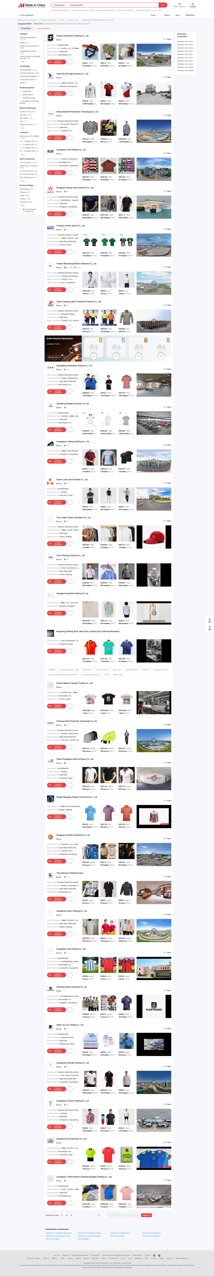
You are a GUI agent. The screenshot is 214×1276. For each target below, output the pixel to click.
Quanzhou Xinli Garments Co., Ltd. (71, 1138)
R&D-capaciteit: (53, 51)
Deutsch (86, 1258)
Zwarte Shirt (118, 674)
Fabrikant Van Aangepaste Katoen (190, 70)
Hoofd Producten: (54, 48)
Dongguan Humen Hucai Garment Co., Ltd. (75, 187)
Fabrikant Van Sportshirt (186, 54)
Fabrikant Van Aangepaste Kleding (89, 1233)
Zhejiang (25, 192)
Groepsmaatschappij (29, 76)
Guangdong (26, 189)
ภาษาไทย (153, 1258)
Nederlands (138, 1258)
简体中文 (46, 1258)
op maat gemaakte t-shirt (69, 669)
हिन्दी (146, 1258)
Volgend (145, 1215)
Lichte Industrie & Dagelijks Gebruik (30, 57)
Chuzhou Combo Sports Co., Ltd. (70, 225)
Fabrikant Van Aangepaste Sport (189, 67)
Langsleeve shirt (131, 669)
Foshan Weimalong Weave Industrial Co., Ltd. (76, 263)
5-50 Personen (28, 162)
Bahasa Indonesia (182, 1258)
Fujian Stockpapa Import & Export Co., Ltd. (75, 759)
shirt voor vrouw (102, 669)
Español (78, 1258)
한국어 (123, 1258)
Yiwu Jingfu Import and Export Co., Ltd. (73, 517)
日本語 (62, 1258)
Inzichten (148, 1255)
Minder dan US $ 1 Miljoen (29, 137)
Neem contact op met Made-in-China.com (116, 1255)
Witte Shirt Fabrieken (53, 1239)
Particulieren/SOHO (28, 79)
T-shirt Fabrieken (83, 1239)
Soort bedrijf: (52, 45)
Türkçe (161, 1258)
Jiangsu (25, 198)
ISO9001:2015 (27, 111)
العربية (130, 1258)
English (38, 1258)
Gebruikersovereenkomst (80, 1255)
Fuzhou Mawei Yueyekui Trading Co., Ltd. (74, 683)
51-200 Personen (28, 171)
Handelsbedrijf (28, 70)
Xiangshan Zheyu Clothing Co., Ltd (71, 911)
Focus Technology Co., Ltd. (104, 1263)
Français (70, 1258)
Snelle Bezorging (28, 98)
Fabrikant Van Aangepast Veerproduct (58, 1233)
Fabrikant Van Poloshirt (186, 57)
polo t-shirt (117, 669)
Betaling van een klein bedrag (29, 102)
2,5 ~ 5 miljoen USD (29, 141)
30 (66, 1215)
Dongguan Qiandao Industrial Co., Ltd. (73, 835)
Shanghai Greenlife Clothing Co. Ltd (72, 593)
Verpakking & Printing (28, 52)
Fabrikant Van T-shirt (185, 41)
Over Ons (57, 1255)
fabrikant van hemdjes (79, 10)
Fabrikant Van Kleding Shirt (151, 1233)
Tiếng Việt (169, 1258)
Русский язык (113, 1258)
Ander (23, 83)
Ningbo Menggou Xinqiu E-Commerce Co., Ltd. (76, 797)
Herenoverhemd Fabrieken (151, 1236)
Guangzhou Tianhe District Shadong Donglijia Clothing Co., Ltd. (84, 1176)
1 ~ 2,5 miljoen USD (29, 148)
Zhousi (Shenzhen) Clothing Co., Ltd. (72, 35)
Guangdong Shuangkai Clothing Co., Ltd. (74, 365)
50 (71, 1215)
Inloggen (192, 6)
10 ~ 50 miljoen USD (29, 151)
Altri (23, 121)
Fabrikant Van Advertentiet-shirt (189, 64)
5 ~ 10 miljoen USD (29, 144)
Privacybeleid (95, 1255)
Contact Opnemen (58, 62)
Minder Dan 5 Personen (29, 167)
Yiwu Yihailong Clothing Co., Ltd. (70, 555)
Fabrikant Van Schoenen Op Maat (89, 1236)
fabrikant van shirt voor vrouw (146, 10)
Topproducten (137, 1255)
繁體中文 (55, 1258)
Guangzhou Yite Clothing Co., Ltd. (71, 149)
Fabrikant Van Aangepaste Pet (120, 1233)
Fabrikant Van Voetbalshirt (187, 61)
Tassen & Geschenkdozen (29, 47)
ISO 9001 (25, 115)
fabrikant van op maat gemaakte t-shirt (102, 10)
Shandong (26, 202)
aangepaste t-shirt (160, 669)
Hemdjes (51, 669)
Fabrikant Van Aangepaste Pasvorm (58, 1236)
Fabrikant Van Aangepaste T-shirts (190, 48)
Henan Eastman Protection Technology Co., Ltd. (77, 111)
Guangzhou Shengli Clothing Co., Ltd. (72, 1062)
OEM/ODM (26, 91)
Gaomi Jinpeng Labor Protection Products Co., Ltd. (78, 301)
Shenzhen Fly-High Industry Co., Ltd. (72, 73)
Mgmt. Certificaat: (54, 130)
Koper (153, 15)
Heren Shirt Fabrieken (117, 1236)
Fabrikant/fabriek (29, 73)
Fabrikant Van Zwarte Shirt (187, 44)
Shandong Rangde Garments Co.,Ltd (72, 403)
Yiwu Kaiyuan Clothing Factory (69, 873)
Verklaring (65, 1255)
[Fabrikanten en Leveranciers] (31, 5)
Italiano (103, 1258)
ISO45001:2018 (27, 124)
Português (95, 1258)
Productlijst (26, 28)
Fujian (24, 195)
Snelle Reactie (27, 94)
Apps (177, 15)
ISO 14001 (26, 118)
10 (62, 1215)
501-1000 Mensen (28, 177)
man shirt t (87, 669)
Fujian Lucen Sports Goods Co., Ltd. (72, 479)
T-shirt (106, 674)
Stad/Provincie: (53, 86)
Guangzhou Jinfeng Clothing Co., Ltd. (72, 441)
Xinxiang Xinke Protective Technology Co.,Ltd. (76, 721)
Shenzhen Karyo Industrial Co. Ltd (71, 987)
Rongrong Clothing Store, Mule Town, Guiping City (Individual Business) (88, 631)
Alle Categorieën (27, 15)
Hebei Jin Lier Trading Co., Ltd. (70, 1024)
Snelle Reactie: (52, 55)
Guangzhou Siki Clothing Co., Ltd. (71, 949)
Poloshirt (145, 669)
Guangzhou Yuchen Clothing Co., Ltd (72, 1100)
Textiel (24, 42)
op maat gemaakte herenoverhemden (62, 674)
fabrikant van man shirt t (126, 10)
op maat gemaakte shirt (90, 674)
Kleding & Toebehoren (28, 38)
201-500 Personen (28, 174)
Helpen (166, 15)
